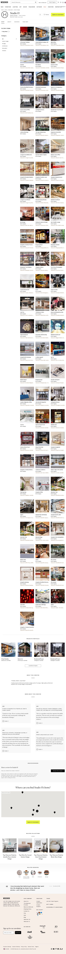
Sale (25, 915)
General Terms (31, 946)
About (9, 21)
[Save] (32, 28)
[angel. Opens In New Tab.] (60, 949)
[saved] (60, 2)
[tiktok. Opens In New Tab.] (62, 949)
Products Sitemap (7, 946)
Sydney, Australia (13, 15)
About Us (26, 901)
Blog (25, 917)
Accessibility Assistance (54, 907)
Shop (2, 21)
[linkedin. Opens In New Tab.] (58, 949)
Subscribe (18, 932)
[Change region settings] (65, 2)
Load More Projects (33, 665)
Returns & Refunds (28, 907)
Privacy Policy (24, 946)
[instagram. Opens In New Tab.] (52, 949)
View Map (25, 21)
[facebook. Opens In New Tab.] (54, 949)
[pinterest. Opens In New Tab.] (56, 949)
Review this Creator (58, 770)
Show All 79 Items (6, 792)
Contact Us (26, 911)
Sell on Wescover (42, 2)
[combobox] (24, 2)
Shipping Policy (27, 909)
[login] (58, 2)
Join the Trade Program (52, 901)
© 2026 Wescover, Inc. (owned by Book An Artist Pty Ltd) (23, 948)
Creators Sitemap (16, 946)
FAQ (25, 913)
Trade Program (52, 2)
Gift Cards (49, 904)
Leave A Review (22, 15)
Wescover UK (27, 919)
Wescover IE (27, 921)
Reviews (17, 21)
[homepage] (5, 2)
